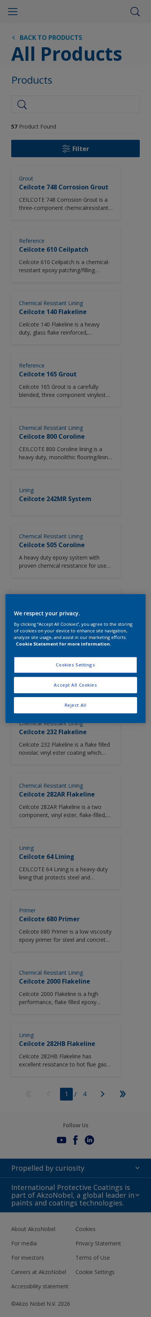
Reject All (76, 705)
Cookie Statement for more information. (63, 644)
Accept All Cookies (75, 685)
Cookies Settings (75, 665)
